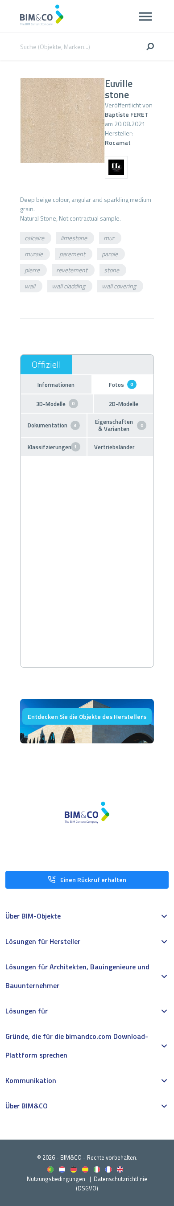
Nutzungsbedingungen (56, 1178)
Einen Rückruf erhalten (93, 879)
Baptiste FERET (127, 114)
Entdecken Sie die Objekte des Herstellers (87, 716)
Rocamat (118, 142)
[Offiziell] (46, 364)
